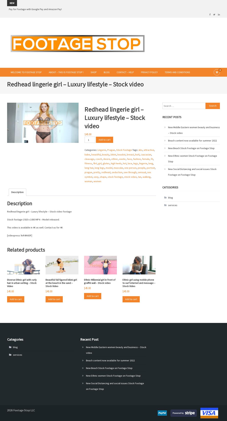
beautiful (96, 154)
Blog (107, 72)
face (129, 159)
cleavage (89, 159)
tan (139, 176)
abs (140, 150)
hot (124, 163)
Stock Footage (124, 150)
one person (130, 167)
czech (99, 159)
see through (130, 172)
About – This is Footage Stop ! (66, 72)
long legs (99, 167)
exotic (122, 159)
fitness (88, 163)
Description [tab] (17, 192)
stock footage (115, 176)
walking (147, 176)
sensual (142, 172)
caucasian (146, 154)
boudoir (121, 154)
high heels (116, 163)
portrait (151, 167)
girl (100, 163)
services (172, 205)
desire (106, 159)
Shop (94, 72)
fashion (137, 159)
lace (130, 163)
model (109, 167)
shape (103, 176)
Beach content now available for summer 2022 (192, 140)
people (141, 167)
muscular (118, 167)
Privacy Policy (149, 72)
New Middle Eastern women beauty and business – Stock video (194, 130)
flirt (95, 163)
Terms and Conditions (177, 72)
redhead (105, 172)
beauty (105, 154)
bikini (113, 154)
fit (152, 159)
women (97, 181)
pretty (96, 172)
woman (88, 181)
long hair (89, 167)
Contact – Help (125, 72)
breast (130, 154)
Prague (111, 150)
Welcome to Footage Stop (26, 72)
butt (137, 154)
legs (135, 163)
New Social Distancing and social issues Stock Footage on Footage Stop (192, 171)
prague (88, 172)
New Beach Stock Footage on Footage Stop (191, 148)
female (146, 159)
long (150, 163)
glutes (106, 163)
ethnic (114, 159)
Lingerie (102, 150)
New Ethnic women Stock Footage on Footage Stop (192, 158)
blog (170, 197)
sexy (96, 176)
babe (87, 154)
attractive (149, 150)
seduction (117, 172)
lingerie (143, 163)
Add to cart (104, 139)
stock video (130, 176)
